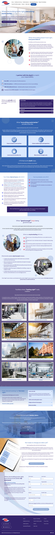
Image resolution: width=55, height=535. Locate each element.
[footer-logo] (6, 518)
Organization (44, 481)
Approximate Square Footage (34, 497)
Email (30, 487)
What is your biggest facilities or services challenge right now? (41, 503)
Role (29, 481)
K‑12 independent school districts (16, 186)
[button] (36, 100)
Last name (43, 476)
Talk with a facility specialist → (8, 403)
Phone (30, 492)
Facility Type (43, 492)
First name (31, 476)
